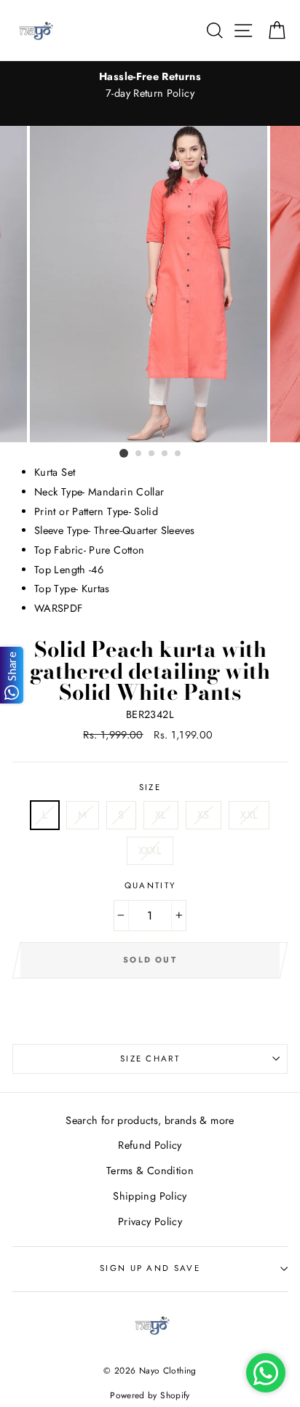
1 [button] (123, 453)
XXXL (150, 850)
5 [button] (178, 454)
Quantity (150, 885)
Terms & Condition (150, 1170)
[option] (150, 85)
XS (203, 815)
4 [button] (165, 454)
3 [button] (152, 454)
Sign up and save (150, 1268)
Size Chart (150, 1058)
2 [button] (139, 454)
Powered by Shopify (150, 1395)
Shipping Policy (149, 1196)
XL (161, 815)
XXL (249, 815)
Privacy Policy (150, 1221)
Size (150, 787)
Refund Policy (150, 1145)
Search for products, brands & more (150, 1120)
